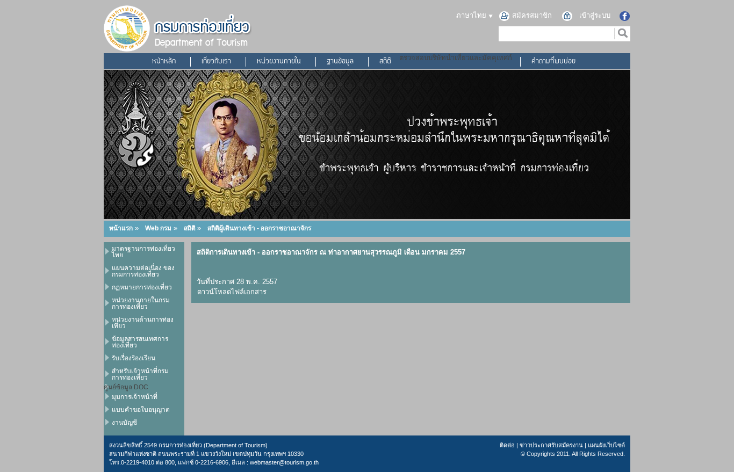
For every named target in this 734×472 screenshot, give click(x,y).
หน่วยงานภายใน (279, 62)
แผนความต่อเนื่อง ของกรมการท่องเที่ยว (143, 271)
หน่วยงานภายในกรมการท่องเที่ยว (141, 303)
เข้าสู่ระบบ (594, 15)
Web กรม (158, 228)
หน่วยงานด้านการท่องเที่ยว (143, 323)
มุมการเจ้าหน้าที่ (134, 397)
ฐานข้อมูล (340, 62)
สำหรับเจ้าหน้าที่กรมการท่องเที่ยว (140, 374)
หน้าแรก (121, 228)
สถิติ (385, 62)
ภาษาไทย (472, 15)
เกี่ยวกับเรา (216, 62)
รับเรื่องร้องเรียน (133, 358)
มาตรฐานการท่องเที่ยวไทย (143, 252)
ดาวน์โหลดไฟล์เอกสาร (232, 292)
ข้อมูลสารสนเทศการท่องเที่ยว (140, 342)
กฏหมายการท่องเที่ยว (142, 287)
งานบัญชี (124, 422)
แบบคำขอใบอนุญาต (141, 409)
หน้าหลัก (164, 62)
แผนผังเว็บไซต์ (606, 445)
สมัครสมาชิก (532, 15)
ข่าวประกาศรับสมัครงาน (551, 445)
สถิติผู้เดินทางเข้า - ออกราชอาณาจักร (259, 228)
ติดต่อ (507, 445)
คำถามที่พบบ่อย (553, 62)
